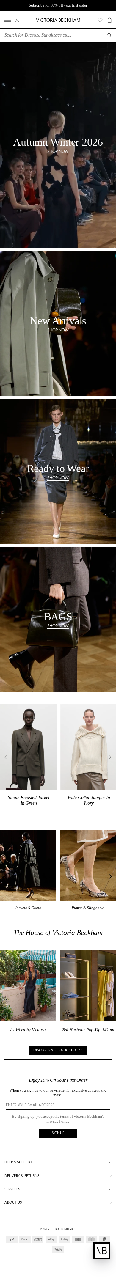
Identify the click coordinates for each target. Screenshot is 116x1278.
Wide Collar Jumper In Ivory (89, 800)
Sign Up (58, 1133)
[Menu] (7, 20)
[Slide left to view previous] (6, 757)
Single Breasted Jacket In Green (28, 800)
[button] (110, 20)
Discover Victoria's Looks (58, 1050)
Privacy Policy (58, 1121)
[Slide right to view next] (109, 757)
